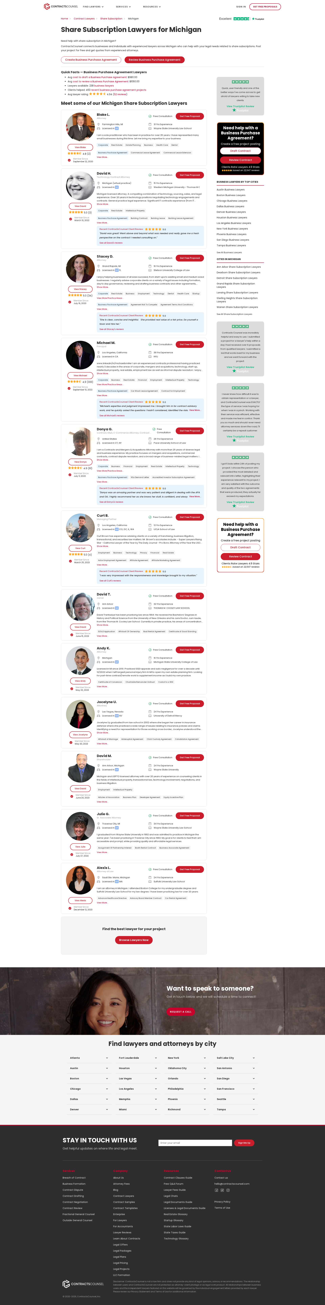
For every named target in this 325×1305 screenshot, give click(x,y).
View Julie (80, 846)
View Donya (80, 461)
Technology (158, 293)
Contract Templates (125, 1208)
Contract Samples (124, 1202)
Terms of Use (222, 1208)
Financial (142, 380)
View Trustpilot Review (240, 106)
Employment (144, 293)
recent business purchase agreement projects (118, 90)
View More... (103, 157)
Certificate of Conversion (110, 682)
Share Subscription (111, 18)
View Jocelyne (80, 734)
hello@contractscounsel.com (232, 1184)
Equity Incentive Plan (173, 797)
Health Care (162, 145)
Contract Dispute (73, 1190)
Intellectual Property (135, 210)
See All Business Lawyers (229, 252)
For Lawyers (120, 1220)
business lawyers (104, 85)
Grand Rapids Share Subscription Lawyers (236, 285)
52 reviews (120, 94)
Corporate (103, 145)
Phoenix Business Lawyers (231, 234)
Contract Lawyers (84, 18)
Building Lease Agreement (180, 218)
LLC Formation (121, 1275)
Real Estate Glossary (176, 1214)
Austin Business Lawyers (231, 189)
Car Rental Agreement (175, 898)
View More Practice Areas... (110, 298)
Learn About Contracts (126, 1238)
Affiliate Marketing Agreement (166, 560)
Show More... (103, 204)
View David (80, 206)
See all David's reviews (111, 242)
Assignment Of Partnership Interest (115, 847)
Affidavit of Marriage (108, 739)
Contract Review (72, 1208)
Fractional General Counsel (79, 1214)
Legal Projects (121, 1269)
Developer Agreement (150, 797)
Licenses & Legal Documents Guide (184, 1208)
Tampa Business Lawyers (231, 245)
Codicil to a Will (165, 682)
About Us (118, 1177)
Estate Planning (133, 145)
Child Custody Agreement (159, 739)
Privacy (143, 552)
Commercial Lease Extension (177, 152)
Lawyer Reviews (122, 1232)
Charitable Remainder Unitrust (140, 682)
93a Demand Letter (140, 477)
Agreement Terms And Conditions (177, 304)
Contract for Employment (173, 391)
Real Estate (116, 145)
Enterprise (119, 1214)
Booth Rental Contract (145, 847)
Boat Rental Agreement (154, 631)
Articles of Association (109, 797)
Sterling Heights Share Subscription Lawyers (237, 299)
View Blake (80, 147)
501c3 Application (106, 631)
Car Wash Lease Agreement (144, 391)
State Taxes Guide (175, 1232)
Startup (195, 293)
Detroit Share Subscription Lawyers (237, 278)
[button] (89, 1058)
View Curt (80, 548)
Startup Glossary (173, 1220)
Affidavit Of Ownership (129, 631)
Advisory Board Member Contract (145, 898)
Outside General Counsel (77, 1220)
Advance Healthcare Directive (112, 898)
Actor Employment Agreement (112, 560)
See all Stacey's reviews (112, 329)
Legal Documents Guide (178, 1202)
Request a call (181, 1011)
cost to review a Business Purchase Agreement (100, 81)
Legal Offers (120, 1244)
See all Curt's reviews (110, 580)
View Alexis (80, 900)
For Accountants (123, 1226)
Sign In (241, 6)
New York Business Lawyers (232, 228)
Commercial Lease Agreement (145, 152)
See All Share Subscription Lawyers (234, 314)
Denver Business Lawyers (231, 212)
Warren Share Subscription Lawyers (237, 307)
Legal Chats (171, 1196)
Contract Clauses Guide (178, 1177)
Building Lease (158, 218)
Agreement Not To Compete (144, 304)
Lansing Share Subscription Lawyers (237, 292)
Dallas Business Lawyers (230, 206)
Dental (174, 145)
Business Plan (129, 797)
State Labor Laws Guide (177, 1226)
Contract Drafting (73, 1196)
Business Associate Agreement (174, 847)
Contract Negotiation (75, 1202)
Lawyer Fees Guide (175, 1190)
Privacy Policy (222, 1201)
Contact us (221, 1177)
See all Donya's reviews (111, 501)
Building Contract (139, 218)
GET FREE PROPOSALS (265, 6)
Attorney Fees (121, 1184)
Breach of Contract (74, 1177)
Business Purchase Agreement (112, 152)
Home (64, 18)
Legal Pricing (120, 1263)
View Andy (80, 680)
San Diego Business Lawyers (233, 240)
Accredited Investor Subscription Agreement (173, 477)
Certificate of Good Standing (182, 631)
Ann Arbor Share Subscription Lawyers (239, 267)
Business (148, 145)
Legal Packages (122, 1250)
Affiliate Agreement (139, 560)
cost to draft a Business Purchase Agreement (100, 77)
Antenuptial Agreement (132, 739)
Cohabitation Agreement (187, 739)
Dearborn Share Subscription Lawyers (238, 272)
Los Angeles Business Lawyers (234, 223)
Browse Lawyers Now (134, 940)
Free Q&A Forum (173, 1184)
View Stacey (80, 289)
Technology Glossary (176, 1238)
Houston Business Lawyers (232, 217)
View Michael (80, 375)
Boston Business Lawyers (231, 195)
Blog (115, 1190)
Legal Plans (119, 1257)
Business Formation (74, 1184)
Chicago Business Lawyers (232, 200)
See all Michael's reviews (112, 415)
